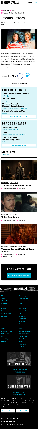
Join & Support (23, 308)
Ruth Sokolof (7, 188)
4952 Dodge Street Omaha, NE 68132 (19, 394)
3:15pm (4, 101)
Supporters (22, 319)
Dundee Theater (23, 334)
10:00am (4, 142)
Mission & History (6, 331)
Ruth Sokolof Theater (25, 331)
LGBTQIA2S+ (13, 246)
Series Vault (4, 303)
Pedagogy (4, 316)
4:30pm (16, 108)
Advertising (22, 344)
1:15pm (10, 135)
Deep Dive (4, 311)
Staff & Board (5, 334)
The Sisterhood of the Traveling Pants (11, 138)
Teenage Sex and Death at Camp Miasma (13, 105)
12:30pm (4, 108)
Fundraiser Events (24, 324)
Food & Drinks (23, 336)
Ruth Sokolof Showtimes (19, 117)
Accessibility (22, 339)
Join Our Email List (22, 411)
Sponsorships (23, 316)
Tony (4, 132)
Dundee (6, 10)
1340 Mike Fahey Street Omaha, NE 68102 (19, 371)
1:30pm (4, 130)
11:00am (4, 113)
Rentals (21, 341)
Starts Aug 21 (21, 254)
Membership (23, 311)
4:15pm (10, 130)
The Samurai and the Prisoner (15, 94)
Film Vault (4, 301)
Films (2, 296)
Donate (21, 313)
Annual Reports (6, 339)
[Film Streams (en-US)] (11, 2)
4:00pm (15, 135)
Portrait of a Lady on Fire (13, 111)
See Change (14, 182)
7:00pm (22, 108)
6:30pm (21, 135)
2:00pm (10, 108)
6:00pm (4, 96)
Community (22, 296)
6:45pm (15, 130)
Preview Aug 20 (7, 257)
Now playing (22, 188)
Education (4, 308)
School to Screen (6, 313)
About (3, 329)
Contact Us (22, 347)
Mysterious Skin (9, 127)
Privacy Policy (20, 424)
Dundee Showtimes (19, 145)
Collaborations (23, 298)
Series (3, 298)
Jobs (2, 336)
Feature (3, 341)
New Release (5, 182)
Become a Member (8, 411)
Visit (20, 329)
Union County (8, 99)
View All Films (6, 154)
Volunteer (22, 321)
